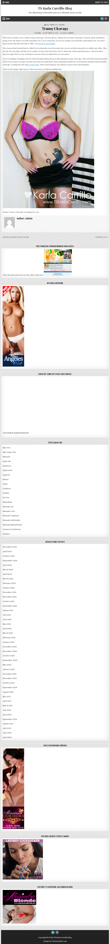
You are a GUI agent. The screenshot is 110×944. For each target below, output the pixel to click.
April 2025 (7, 551)
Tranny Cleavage (55, 28)
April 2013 (7, 737)
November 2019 (10, 678)
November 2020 (10, 651)
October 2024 (8, 556)
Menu (7, 2)
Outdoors (7, 489)
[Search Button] (105, 18)
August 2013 (8, 724)
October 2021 (8, 601)
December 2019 (9, 674)
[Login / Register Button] (102, 18)
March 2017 (8, 706)
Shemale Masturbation (12, 525)
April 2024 (7, 565)
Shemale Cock (9, 511)
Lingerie (62, 25)
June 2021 (7, 619)
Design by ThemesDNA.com (55, 941)
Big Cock (6, 448)
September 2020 (10, 660)
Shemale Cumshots (11, 516)
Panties (6, 493)
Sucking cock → (102, 237)
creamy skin (33, 65)
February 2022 (9, 583)
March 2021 (8, 633)
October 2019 (8, 683)
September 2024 (10, 561)
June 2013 (7, 733)
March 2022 (8, 579)
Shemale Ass (8, 507)
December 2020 (10, 647)
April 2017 (7, 701)
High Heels (7, 470)
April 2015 (7, 715)
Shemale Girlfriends (11, 520)
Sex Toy (6, 498)
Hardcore (7, 466)
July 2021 (7, 615)
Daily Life (7, 461)
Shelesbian (7, 502)
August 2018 (8, 692)
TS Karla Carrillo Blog (55, 8)
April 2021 (7, 629)
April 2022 (7, 574)
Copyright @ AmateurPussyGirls (17, 433)
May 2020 (7, 665)
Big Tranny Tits (52, 25)
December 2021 (9, 592)
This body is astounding (45, 44)
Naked (5, 479)
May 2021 (7, 624)
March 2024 (8, 570)
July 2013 (7, 728)
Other (5, 484)
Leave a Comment (68, 33)
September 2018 (10, 687)
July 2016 (7, 710)
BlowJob (6, 457)
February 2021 (9, 638)
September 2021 (10, 606)
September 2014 (10, 719)
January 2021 (8, 642)
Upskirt (6, 534)
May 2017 (7, 697)
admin (39, 33)
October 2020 (9, 656)
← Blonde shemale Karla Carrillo (15, 237)
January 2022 (9, 588)
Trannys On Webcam (12, 529)
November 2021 (10, 597)
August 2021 (8, 610)
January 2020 (9, 669)
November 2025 (10, 547)
